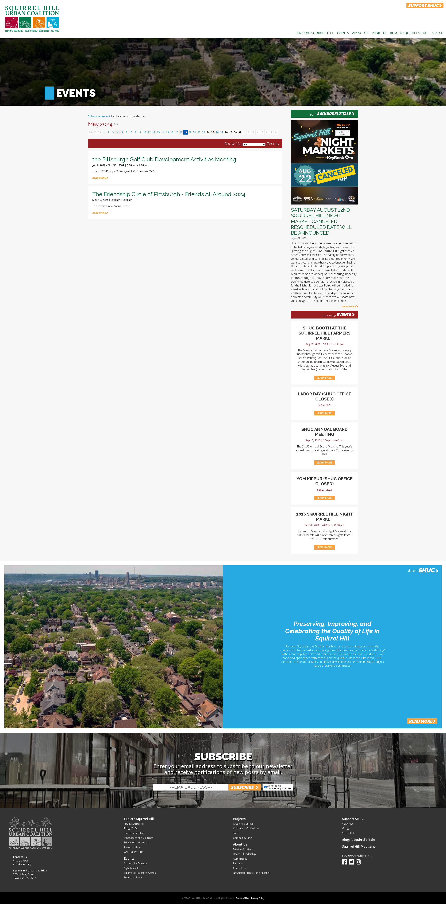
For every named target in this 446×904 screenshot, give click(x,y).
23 (203, 132)
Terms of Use (242, 898)
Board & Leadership (244, 854)
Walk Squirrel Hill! (133, 852)
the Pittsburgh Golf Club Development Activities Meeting (164, 159)
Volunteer (347, 823)
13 (158, 132)
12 (153, 132)
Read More (349, 306)
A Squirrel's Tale (334, 114)
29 (95, 132)
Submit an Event (133, 877)
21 (194, 132)
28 (90, 132)
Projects (379, 33)
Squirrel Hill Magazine (359, 846)
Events (343, 33)
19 (185, 132)
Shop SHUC (348, 833)
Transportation (132, 847)
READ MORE (99, 177)
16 (172, 132)
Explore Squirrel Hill (315, 33)
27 (221, 132)
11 (149, 132)
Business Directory (134, 833)
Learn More (324, 377)
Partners (238, 863)
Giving (345, 828)
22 (199, 132)
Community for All (243, 837)
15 (167, 132)
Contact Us (239, 868)
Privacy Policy (257, 898)
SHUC (426, 570)
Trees (236, 833)
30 (99, 132)
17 (176, 132)
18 (181, 132)
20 (190, 132)
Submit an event (99, 116)
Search (437, 33)
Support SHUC (353, 819)
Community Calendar (136, 863)
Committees (240, 858)
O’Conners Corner (243, 823)
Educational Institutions (137, 842)
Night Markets (131, 868)
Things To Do (131, 828)
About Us (360, 33)
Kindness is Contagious (246, 828)
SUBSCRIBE (242, 787)
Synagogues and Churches (138, 837)
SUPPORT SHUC (423, 5)
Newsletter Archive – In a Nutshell (251, 872)
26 (217, 132)
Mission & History (243, 849)
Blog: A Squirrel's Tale (409, 33)
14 (163, 132)
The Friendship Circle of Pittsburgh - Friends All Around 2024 (168, 194)
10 (144, 132)
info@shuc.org (22, 864)
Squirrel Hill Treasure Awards (140, 872)
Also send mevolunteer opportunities (279, 787)
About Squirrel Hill (134, 823)
